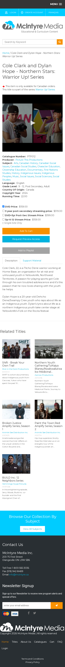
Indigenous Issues (31, 173)
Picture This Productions (28, 159)
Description (11, 260)
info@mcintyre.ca (19, 574)
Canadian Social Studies (23, 166)
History (16, 173)
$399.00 (29, 215)
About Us (26, 641)
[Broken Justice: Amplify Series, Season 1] (16, 409)
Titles (15, 641)
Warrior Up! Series (45, 89)
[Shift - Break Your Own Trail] (16, 349)
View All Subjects (32, 529)
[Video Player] (32, 123)
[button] (32, 122)
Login (13, 12)
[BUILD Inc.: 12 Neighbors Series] (16, 463)
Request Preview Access (26, 239)
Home (5, 53)
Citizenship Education (14, 169)
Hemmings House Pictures (14, 484)
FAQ (59, 641)
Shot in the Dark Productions (15, 369)
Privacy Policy (33, 662)
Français (53, 12)
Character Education (48, 166)
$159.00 (16, 206)
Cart (52, 641)
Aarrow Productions (44, 375)
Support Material (32, 260)
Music (15, 176)
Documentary (35, 169)
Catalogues (40, 641)
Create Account (34, 12)
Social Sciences (43, 176)
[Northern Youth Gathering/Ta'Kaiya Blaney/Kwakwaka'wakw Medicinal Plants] (49, 349)
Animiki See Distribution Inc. (15, 432)
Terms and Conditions (32, 659)
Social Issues (27, 176)
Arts (16, 163)
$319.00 (33, 211)
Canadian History (28, 163)
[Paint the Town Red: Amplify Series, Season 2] (49, 409)
